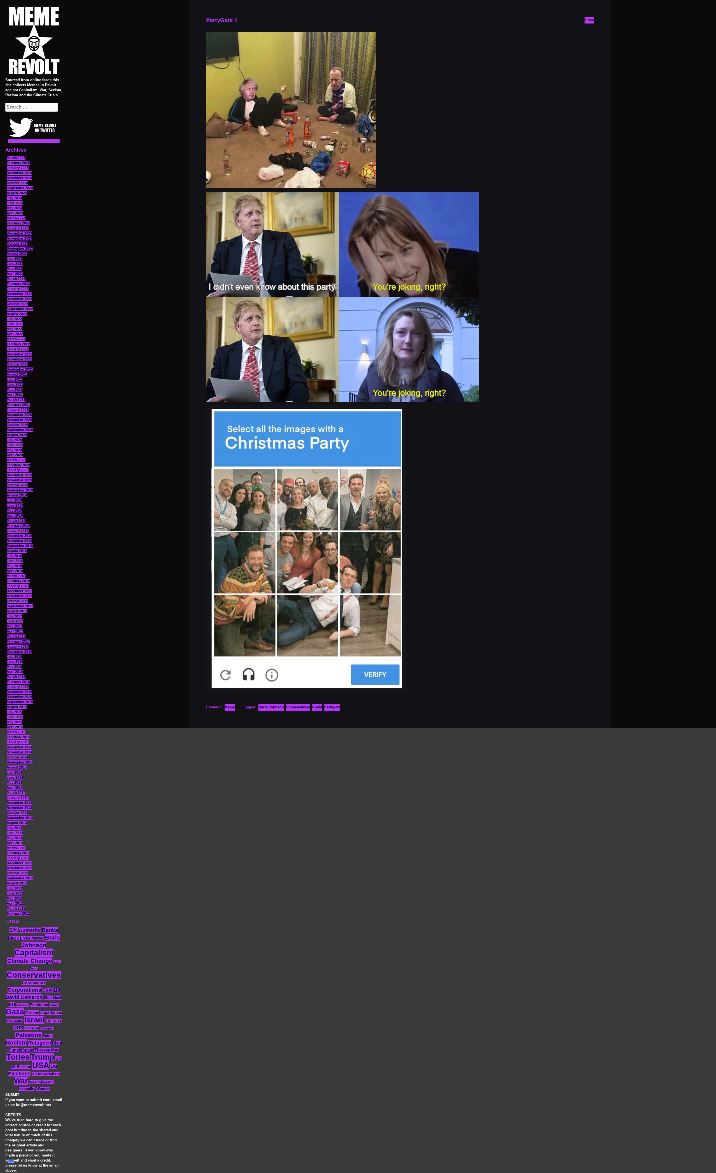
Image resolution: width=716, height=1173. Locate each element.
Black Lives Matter (26, 938)
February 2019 (18, 526)
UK (58, 1058)
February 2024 (18, 223)
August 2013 (17, 823)
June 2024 (15, 203)
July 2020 (14, 440)
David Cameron (24, 997)
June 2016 (15, 662)
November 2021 (19, 359)
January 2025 (18, 168)
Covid (317, 707)
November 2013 (19, 808)
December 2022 (19, 294)
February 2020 (18, 465)
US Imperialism (46, 1074)
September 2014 (20, 762)
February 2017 (18, 641)
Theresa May (46, 1050)
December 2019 (19, 475)
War (21, 1081)
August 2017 (17, 611)
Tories (18, 1057)
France (54, 1005)
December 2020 (19, 415)
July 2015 (14, 712)
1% (14, 930)
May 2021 (14, 390)
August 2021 (17, 374)
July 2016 (14, 657)
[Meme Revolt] (33, 41)
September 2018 (20, 546)
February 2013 (18, 853)
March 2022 (16, 339)
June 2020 (15, 445)
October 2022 (17, 304)
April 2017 (15, 631)
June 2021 (15, 385)
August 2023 (17, 254)
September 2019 (20, 490)
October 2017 (17, 601)
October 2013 (17, 813)
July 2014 (14, 772)
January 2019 (18, 531)
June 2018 (15, 561)
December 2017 (19, 591)
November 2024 (19, 178)
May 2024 (14, 208)
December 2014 (19, 747)
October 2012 (17, 873)
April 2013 (15, 843)
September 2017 (20, 606)
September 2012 (20, 878)
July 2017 (14, 616)
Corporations (24, 990)
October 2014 (17, 757)
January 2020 (18, 470)
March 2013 (16, 848)
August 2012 (17, 883)
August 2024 (17, 193)
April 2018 (15, 571)
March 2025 (16, 158)
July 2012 (14, 888)
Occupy (31, 1028)
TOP (11, 1161)
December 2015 (19, 692)
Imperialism (51, 1013)
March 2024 (16, 218)
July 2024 (14, 198)
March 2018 (16, 576)
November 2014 (19, 752)
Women (43, 1089)
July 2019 (14, 500)
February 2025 (18, 163)
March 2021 (16, 400)
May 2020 (14, 450)
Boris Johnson (271, 707)
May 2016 (14, 667)
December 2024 (19, 173)
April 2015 (15, 727)
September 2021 (20, 369)
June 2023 (15, 264)
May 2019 (14, 510)
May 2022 (14, 329)
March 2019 (16, 521)
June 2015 (15, 717)
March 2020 (16, 460)
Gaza (15, 1012)
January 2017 (18, 646)
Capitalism (34, 953)
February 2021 (18, 405)
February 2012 (18, 914)
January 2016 (18, 687)
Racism (16, 1042)
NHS (18, 1028)
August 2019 (17, 495)
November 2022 (19, 299)
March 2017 (16, 636)
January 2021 (18, 410)
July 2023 (14, 259)
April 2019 (15, 516)
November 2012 (19, 868)
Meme (230, 707)
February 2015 (18, 737)
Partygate (332, 707)
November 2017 (19, 596)
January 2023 (18, 289)
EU (12, 1004)
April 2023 (15, 274)
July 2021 (14, 379)
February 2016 (18, 682)
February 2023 (18, 284)
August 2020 (17, 435)
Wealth (35, 1082)
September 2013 (20, 818)
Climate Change (29, 960)
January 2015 (18, 742)
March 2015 (16, 732)
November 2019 (19, 480)
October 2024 (17, 183)
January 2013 (18, 858)
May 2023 (14, 269)
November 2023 (19, 238)
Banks (50, 930)
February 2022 (18, 344)
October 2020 (17, 425)
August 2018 (17, 551)
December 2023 (19, 233)
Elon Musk (53, 998)
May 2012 (14, 898)
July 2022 (14, 319)
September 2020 (20, 430)
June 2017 (15, 621)
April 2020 (15, 455)
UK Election (21, 1067)
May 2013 (14, 838)
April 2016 (15, 672)
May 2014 (14, 783)
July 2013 (14, 828)
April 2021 (15, 395)
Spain (27, 1050)
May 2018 (14, 566)
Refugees (39, 1043)
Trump (42, 1057)
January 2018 (18, 586)
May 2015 (14, 722)
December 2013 (19, 803)
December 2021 (19, 354)
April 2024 (15, 213)
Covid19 (51, 990)
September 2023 (20, 248)
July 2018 (14, 556)
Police (48, 1036)
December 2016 (19, 652)
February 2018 (18, 581)
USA (40, 1065)
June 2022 (15, 324)
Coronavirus (34, 983)
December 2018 (19, 536)
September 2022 (20, 309)
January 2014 (18, 798)
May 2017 (14, 626)
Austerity (30, 930)
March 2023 (16, 279)
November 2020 (19, 420)
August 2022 (17, 314)
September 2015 (20, 702)
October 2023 (17, 243)
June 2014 (15, 777)
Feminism (39, 1005)
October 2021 (17, 364)
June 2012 (15, 893)
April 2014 (15, 788)
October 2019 (17, 485)
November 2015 (19, 697)
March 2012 (16, 908)
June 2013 (15, 833)
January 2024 (18, 228)
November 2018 (19, 541)
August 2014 (17, 767)
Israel (34, 1020)
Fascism (22, 1005)
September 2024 (20, 188)
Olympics (47, 1028)
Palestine (28, 1035)
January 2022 (18, 349)
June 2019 (15, 505)
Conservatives (34, 975)
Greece (32, 1012)
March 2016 (16, 677)
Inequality (14, 1021)
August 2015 (17, 707)
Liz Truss (54, 1021)
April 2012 (15, 903)
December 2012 (19, 863)
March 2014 (16, 793)
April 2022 (15, 334)
